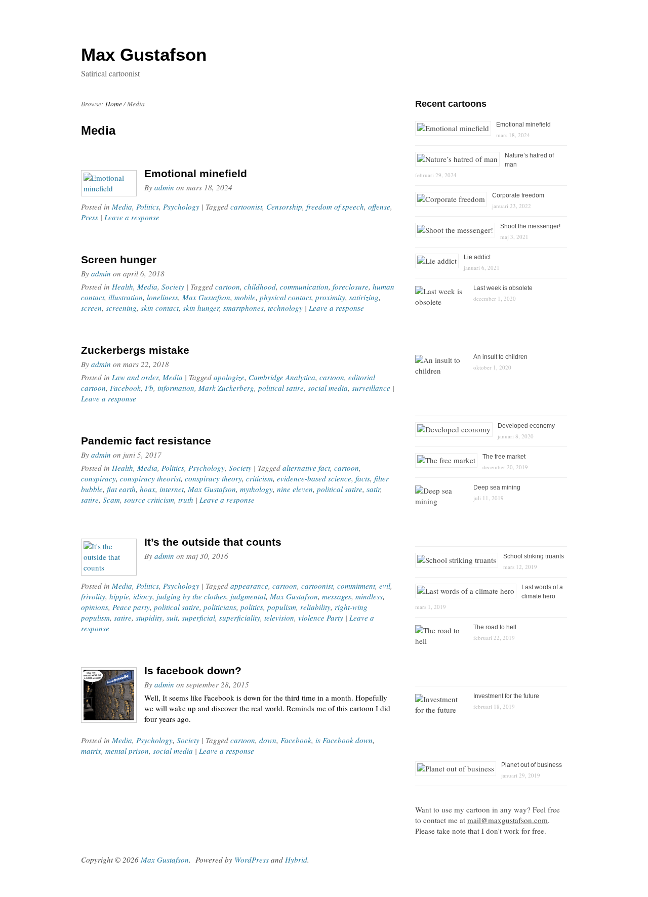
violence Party (320, 618)
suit (172, 618)
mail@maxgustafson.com (507, 820)
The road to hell (494, 627)
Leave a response (131, 217)
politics (251, 607)
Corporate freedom (518, 195)
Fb (149, 388)
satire (90, 500)
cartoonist (246, 206)
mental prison (127, 751)
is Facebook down (344, 740)
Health (122, 286)
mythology (256, 489)
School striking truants (533, 556)
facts (362, 478)
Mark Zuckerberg (226, 388)
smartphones (243, 308)
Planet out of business (531, 764)
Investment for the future (506, 696)
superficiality (239, 618)
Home (113, 103)
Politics (147, 206)
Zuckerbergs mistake (135, 350)
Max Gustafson (206, 297)
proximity (330, 297)
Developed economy (526, 425)
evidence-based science (314, 478)
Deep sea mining (496, 487)
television (279, 618)
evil (384, 586)
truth (185, 500)
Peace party (131, 607)
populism (281, 607)
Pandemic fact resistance (146, 440)
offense (379, 206)
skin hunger (201, 308)
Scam (111, 500)
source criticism (149, 500)
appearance (249, 586)
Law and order (135, 377)
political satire (281, 388)
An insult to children (500, 356)
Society (172, 286)
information (175, 388)
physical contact (285, 297)
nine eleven (295, 489)
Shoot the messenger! (530, 226)
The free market (503, 456)
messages (336, 596)
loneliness (162, 297)
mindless (369, 596)
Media (122, 206)
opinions (94, 607)
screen (91, 308)
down (267, 740)
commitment (356, 586)
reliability (315, 607)
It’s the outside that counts (212, 542)
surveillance (371, 388)
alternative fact (306, 468)
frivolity (93, 596)
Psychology (181, 206)
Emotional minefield (195, 173)
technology (285, 308)
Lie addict (477, 257)
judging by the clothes (191, 596)
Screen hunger (118, 259)
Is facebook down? (192, 670)
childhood (260, 286)
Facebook (125, 388)
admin (164, 187)
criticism (259, 478)
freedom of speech (335, 206)
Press (89, 217)
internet (171, 489)
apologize (229, 377)
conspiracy (98, 478)
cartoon (227, 286)
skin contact (160, 308)
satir (373, 489)
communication (304, 286)
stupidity (149, 618)
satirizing (364, 297)
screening (121, 308)
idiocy (142, 596)
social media (328, 388)
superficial (198, 618)
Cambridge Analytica (282, 377)
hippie (119, 596)
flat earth (121, 489)
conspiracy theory (213, 478)
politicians (220, 607)
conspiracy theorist (150, 478)
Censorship (284, 206)
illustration (125, 297)
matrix (91, 751)
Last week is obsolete (503, 288)
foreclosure (351, 286)
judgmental (248, 596)
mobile (245, 297)
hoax (147, 489)
